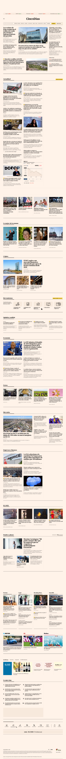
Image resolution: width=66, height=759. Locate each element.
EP (3, 113)
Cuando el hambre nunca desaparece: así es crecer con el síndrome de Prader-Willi (25, 522)
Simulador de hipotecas (37, 308)
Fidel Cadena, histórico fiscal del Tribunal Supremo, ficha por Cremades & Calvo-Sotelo (25, 615)
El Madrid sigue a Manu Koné (30, 647)
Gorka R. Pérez (26, 97)
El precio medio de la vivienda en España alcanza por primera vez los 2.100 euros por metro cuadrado (33, 94)
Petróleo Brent (28, 13)
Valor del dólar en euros (53, 13)
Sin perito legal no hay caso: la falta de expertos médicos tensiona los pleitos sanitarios (25, 609)
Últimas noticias (40, 23)
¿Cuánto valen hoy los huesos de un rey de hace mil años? (56, 521)
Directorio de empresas (57, 308)
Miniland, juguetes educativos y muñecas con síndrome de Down (40, 209)
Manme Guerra (5, 611)
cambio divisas (34, 726)
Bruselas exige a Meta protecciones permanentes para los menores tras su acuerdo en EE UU (12, 156)
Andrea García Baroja (6, 624)
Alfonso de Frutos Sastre (53, 612)
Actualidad (7, 79)
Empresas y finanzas (17, 23)
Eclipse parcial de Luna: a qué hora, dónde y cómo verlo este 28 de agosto (40, 521)
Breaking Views (38, 592)
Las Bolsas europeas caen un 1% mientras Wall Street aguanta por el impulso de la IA (9, 47)
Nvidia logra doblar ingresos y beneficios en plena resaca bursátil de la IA (12, 491)
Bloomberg (25, 154)
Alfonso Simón (5, 65)
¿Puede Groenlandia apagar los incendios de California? (53, 648)
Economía (26, 23)
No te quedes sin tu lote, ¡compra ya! (58, 670)
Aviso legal (7, 756)
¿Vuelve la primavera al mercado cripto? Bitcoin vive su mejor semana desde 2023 (23, 287)
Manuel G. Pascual (6, 158)
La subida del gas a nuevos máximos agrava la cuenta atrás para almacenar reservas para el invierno (33, 370)
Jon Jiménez (20, 50)
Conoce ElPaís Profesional (58, 298)
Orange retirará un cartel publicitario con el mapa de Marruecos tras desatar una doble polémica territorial (12, 98)
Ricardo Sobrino (5, 136)
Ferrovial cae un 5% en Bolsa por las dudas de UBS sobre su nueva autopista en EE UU (17, 435)
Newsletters (35, 756)
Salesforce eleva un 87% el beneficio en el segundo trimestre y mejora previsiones (33, 489)
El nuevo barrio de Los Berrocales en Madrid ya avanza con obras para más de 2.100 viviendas (55, 243)
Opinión (44, 23)
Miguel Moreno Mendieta (27, 549)
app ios (55, 726)
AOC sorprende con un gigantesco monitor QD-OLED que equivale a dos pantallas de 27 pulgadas (55, 623)
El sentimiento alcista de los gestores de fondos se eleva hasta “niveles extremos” (36, 557)
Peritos (20, 606)
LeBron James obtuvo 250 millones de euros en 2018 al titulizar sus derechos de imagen (56, 426)
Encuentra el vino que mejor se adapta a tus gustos (38, 670)
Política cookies (11, 756)
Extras (5, 385)
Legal (20, 592)
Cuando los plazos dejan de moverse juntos (25, 209)
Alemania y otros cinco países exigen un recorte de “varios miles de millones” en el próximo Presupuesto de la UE (55, 30)
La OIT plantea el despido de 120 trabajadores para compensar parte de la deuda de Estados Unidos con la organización (33, 346)
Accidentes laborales (22, 620)
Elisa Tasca (4, 289)
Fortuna (5, 592)
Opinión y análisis (9, 317)
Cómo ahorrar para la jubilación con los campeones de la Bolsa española (8, 558)
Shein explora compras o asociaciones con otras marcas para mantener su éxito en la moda (33, 151)
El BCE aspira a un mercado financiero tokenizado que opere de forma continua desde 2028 (32, 264)
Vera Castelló (5, 560)
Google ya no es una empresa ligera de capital (39, 322)
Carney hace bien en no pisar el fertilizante (40, 613)
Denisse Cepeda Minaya (37, 403)
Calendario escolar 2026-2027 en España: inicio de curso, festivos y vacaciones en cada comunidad (9, 211)
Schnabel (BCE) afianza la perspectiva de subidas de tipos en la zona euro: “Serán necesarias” (40, 418)
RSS (33, 756)
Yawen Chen (35, 619)
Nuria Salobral (5, 146)
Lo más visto (7, 680)
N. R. (34, 421)
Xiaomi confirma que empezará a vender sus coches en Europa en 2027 (33, 468)
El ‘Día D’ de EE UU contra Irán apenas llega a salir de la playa (55, 322)
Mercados (22, 23)
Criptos (5, 256)
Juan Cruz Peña (5, 482)
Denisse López (51, 49)
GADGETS (50, 621)
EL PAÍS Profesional (23, 659)
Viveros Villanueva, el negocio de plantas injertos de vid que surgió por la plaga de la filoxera (40, 399)
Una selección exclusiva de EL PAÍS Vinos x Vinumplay (20, 674)
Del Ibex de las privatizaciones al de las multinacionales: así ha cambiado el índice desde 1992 (12, 133)
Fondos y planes (35, 23)
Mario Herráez (5, 651)
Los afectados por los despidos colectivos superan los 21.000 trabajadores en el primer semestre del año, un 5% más (56, 45)
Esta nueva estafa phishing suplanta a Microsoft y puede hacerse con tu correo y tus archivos (55, 617)
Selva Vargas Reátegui (37, 524)
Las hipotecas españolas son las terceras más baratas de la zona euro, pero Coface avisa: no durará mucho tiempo (40, 244)
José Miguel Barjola (22, 618)
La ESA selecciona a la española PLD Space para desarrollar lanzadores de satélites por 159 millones (33, 84)
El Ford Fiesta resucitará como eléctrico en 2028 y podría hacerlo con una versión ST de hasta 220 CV (12, 648)
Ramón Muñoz (5, 101)
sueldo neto (20, 726)
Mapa (31, 756)
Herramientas (8, 298)
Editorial (4, 321)
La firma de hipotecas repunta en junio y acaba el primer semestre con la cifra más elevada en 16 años (33, 359)
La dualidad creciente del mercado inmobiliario (8, 323)
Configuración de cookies (17, 756)
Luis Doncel (5, 493)
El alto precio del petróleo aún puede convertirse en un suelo (40, 618)
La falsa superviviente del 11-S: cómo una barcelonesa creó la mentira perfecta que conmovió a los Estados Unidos (10, 522)
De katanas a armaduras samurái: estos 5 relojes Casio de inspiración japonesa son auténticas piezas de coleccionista (12, 699)
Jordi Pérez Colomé (21, 247)
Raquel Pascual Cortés (27, 350)
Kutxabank (60, 534)
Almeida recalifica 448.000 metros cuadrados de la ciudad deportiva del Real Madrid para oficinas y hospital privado (13, 62)
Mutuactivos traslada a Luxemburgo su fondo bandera (21, 564)
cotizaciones (47, 726)
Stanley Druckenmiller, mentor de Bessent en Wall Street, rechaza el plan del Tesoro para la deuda (55, 434)
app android (59, 726)
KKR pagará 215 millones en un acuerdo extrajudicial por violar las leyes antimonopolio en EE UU (33, 141)
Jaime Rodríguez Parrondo (22, 402)
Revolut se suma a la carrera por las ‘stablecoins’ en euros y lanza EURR (9, 287)
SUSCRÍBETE (53, 23)
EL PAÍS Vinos (5, 659)
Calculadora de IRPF (27, 308)
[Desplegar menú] (4, 18)
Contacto (4, 756)
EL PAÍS (48, 23)
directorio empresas (41, 726)
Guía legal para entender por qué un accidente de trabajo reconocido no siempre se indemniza (25, 622)
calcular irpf (6, 726)
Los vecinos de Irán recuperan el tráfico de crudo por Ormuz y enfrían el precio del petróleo (9, 32)
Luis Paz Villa (5, 402)
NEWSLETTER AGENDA (59, 79)
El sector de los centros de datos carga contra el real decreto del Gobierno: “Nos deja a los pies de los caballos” (32, 47)
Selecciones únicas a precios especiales (47, 670)
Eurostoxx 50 (40, 13)
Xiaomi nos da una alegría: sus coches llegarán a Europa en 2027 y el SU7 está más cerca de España (55, 609)
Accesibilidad (28, 756)
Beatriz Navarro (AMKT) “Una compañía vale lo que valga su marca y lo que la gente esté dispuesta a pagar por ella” (10, 615)
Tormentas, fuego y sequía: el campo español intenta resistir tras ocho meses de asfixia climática (12, 369)
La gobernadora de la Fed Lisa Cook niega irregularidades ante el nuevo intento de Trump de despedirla (55, 60)
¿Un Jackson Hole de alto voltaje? (10, 151)
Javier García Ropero (6, 182)
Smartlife (51, 592)
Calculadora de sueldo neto (16, 308)
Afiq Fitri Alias (51, 329)
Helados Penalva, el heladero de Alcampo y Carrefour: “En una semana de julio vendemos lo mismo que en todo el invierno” (56, 400)
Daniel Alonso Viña (52, 404)
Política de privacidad (24, 756)
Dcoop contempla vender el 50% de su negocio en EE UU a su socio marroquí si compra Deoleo (12, 179)
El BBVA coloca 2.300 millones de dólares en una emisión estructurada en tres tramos (40, 431)
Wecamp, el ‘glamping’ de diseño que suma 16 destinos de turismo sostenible (25, 398)
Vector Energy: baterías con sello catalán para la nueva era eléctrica (9, 398)
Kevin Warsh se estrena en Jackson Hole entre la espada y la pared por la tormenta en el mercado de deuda (12, 143)
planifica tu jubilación (27, 726)
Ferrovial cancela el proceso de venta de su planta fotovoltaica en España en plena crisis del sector (11, 480)
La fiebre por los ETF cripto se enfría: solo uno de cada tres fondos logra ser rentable (36, 287)
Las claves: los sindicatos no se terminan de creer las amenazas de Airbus (25, 322)
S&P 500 (17, 13)
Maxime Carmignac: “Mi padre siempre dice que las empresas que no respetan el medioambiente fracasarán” (33, 543)
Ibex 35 (7, 13)
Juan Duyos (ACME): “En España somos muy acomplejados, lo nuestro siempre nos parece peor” (8, 608)
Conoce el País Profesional (33, 732)
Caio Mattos (5, 247)
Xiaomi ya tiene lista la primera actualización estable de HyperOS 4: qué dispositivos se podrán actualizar (33, 685)
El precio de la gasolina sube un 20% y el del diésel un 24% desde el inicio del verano (12, 359)
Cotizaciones (30, 23)
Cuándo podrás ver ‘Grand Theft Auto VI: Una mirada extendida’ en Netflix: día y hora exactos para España (33, 694)
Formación (11, 659)
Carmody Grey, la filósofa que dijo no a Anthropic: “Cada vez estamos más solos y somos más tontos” (25, 243)
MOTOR (50, 606)
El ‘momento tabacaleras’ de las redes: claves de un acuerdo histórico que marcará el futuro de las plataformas (56, 211)
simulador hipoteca (13, 726)
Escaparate (17, 659)
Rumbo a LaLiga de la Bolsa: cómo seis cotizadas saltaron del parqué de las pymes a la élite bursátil (10, 243)
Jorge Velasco (21, 611)
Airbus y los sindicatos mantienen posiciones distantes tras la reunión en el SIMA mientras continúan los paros (56, 65)
